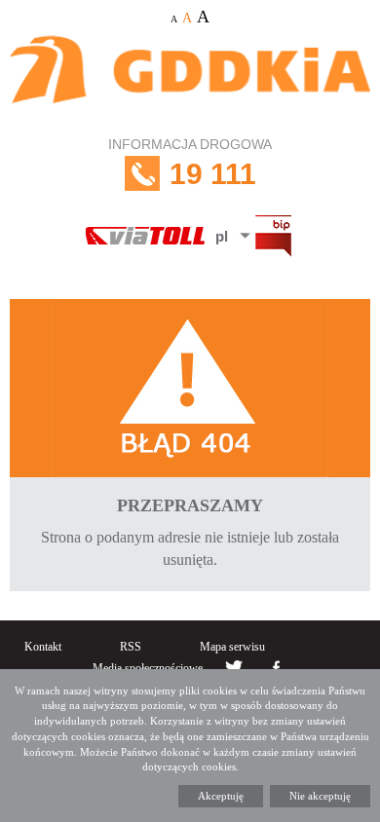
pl (221, 236)
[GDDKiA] (190, 80)
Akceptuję (221, 796)
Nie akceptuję (320, 796)
